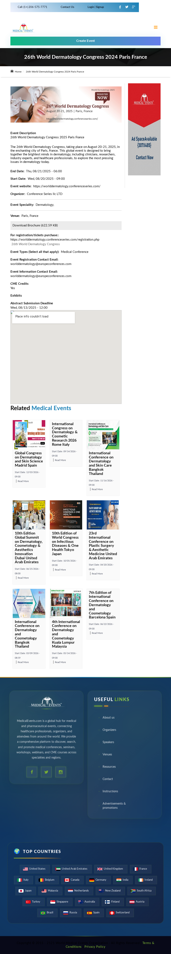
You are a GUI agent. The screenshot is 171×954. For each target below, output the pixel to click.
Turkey (36, 901)
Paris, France (29, 215)
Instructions (110, 792)
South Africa (144, 890)
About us (108, 718)
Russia (73, 912)
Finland (115, 901)
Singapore (62, 901)
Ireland (149, 880)
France (143, 869)
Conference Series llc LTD (44, 194)
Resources (109, 767)
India (125, 880)
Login (91, 7)
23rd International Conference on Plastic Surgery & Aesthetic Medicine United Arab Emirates (103, 546)
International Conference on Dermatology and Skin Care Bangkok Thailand (101, 463)
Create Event (85, 40)
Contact (108, 779)
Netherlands (81, 890)
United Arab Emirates (74, 869)
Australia (89, 901)
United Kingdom (113, 869)
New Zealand (113, 890)
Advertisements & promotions (114, 806)
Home (17, 71)
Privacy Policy (94, 946)
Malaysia (53, 890)
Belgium (49, 880)
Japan (28, 890)
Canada (75, 880)
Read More (23, 481)
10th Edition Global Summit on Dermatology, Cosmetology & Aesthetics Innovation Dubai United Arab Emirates (29, 548)
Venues (107, 755)
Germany (101, 880)
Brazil (50, 912)
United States (37, 869)
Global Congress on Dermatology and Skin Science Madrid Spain (29, 459)
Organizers (109, 730)
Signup (99, 7)
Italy (26, 880)
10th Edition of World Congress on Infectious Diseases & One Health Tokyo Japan (65, 544)
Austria (140, 901)
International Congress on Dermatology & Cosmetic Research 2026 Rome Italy (65, 434)
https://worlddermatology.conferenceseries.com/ (67, 186)
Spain (96, 912)
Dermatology (44, 204)
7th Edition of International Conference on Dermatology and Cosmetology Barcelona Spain (102, 605)
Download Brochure (26, 225)
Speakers (108, 743)
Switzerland (123, 912)
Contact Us (67, 7)
